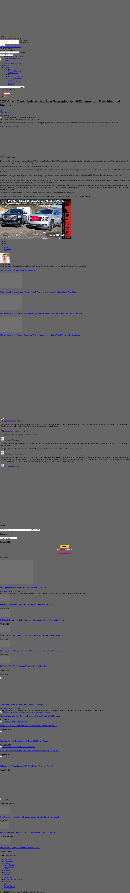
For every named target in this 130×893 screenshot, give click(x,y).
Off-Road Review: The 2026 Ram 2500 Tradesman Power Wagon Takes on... (32, 620)
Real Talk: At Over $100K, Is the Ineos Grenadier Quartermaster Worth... (30, 635)
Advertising (8, 877)
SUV (5, 96)
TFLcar (6, 65)
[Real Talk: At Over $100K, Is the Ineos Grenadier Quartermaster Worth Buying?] (5, 631)
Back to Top (8, 888)
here (19, 126)
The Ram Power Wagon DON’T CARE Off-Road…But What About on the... (32, 651)
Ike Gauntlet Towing (14, 82)
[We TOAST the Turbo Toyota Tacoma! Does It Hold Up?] (5, 662)
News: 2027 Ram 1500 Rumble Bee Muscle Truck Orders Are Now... (28, 726)
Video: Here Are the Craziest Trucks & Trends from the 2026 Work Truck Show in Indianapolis (40, 335)
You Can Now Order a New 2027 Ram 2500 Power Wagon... (25, 741)
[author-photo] (5, 262)
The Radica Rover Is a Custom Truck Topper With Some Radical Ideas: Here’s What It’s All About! (41, 313)
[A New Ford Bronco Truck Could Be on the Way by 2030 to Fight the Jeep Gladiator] (16, 700)
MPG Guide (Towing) (15, 78)
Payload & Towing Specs (16, 76)
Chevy (6, 245)
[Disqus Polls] (65, 390)
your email (22, 52)
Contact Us (7, 883)
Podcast (6, 67)
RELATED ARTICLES (8, 270)
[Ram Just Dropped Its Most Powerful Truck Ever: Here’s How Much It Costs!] (17, 747)
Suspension (7, 249)
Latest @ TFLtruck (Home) (13, 63)
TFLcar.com (8, 885)
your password (23, 42)
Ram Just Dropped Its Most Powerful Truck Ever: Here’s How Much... (29, 751)
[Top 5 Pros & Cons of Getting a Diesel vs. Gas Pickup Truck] (5, 844)
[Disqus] (65, 442)
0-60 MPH (11, 80)
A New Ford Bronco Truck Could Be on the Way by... (22, 704)
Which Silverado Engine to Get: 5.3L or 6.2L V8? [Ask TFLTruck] (28, 832)
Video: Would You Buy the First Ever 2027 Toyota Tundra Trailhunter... (30, 716)
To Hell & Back (13, 73)
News (6, 94)
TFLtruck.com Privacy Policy (13, 879)
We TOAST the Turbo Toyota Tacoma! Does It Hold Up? (24, 666)
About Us (7, 881)
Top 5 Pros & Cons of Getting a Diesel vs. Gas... (20, 848)
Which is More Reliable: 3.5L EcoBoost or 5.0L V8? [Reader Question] (29, 817)
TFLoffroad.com (9, 887)
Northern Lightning (14, 71)
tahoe (6, 250)
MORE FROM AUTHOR (26, 270)
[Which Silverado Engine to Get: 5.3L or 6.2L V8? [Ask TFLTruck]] (4, 828)
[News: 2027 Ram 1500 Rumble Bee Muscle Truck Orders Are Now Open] (14, 722)
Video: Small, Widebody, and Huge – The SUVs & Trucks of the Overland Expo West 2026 (38, 292)
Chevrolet (7, 93)
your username (23, 40)
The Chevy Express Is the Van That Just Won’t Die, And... (24, 587)
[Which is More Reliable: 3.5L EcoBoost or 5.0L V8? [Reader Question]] (5, 813)
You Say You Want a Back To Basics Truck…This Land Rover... (27, 605)
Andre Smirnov (5, 112)
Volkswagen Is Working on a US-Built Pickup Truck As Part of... (27, 766)
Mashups (11, 84)
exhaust (6, 247)
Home (2, 89)
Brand (6, 89)
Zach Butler (4, 591)
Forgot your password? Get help (10, 47)
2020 (5, 243)
